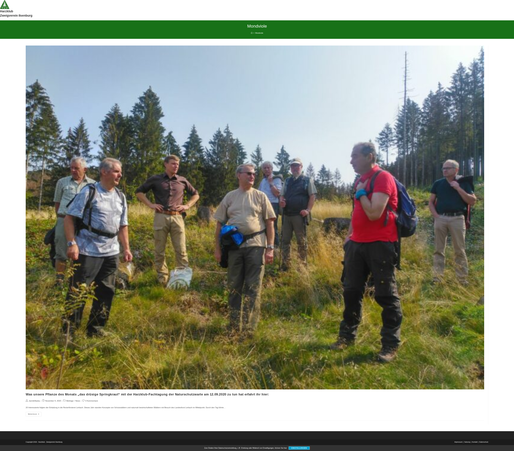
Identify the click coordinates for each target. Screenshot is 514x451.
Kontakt (474, 442)
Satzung (467, 442)
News (77, 401)
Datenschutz (483, 442)
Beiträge (69, 401)
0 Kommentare (91, 401)
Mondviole (259, 33)
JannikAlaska (34, 401)
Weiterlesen (34, 414)
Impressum (458, 442)
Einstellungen (299, 448)
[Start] (252, 33)
